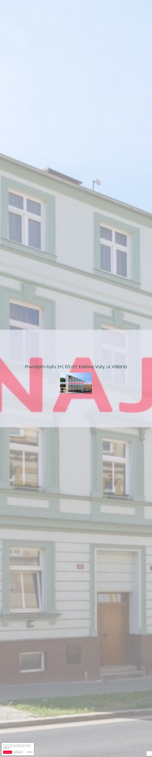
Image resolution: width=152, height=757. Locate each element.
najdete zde (6, 748)
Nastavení (29, 752)
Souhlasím (7, 752)
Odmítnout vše (18, 752)
